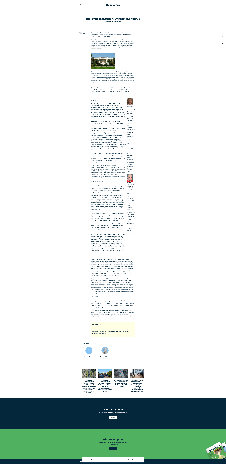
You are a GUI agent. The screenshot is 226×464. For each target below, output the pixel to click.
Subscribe (113, 417)
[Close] (141, 459)
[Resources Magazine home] (113, 5)
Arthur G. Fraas (117, 21)
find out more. (135, 459)
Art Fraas (129, 182)
